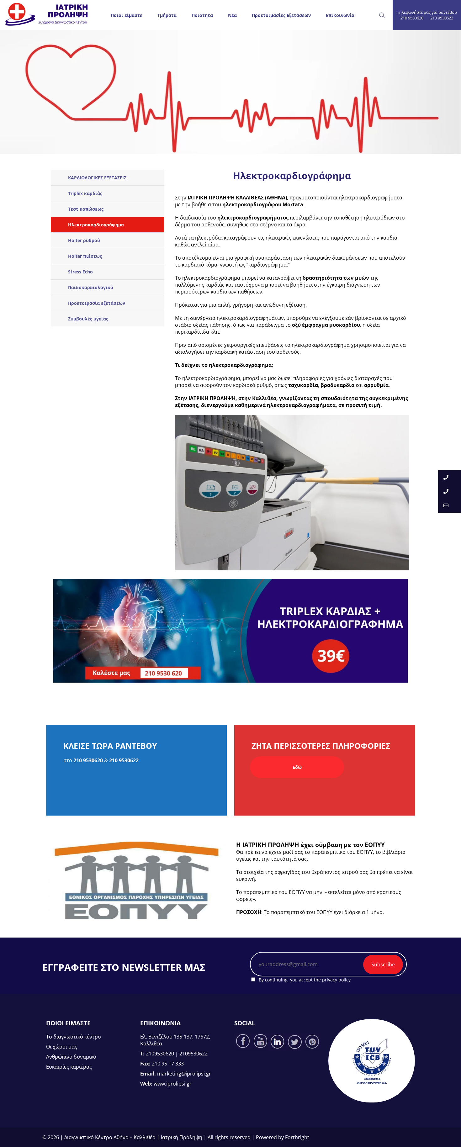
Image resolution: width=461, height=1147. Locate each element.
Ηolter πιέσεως (85, 256)
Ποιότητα (202, 15)
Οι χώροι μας (61, 1046)
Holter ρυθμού (84, 240)
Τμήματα (167, 15)
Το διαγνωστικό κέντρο (73, 1036)
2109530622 (193, 1053)
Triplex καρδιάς (85, 193)
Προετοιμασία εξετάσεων (96, 303)
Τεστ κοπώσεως (85, 209)
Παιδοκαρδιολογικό (90, 287)
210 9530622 (441, 18)
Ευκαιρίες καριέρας (69, 1066)
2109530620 (160, 1053)
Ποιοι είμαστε (126, 15)
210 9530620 (411, 18)
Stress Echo (80, 272)
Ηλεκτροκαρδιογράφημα (96, 225)
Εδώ (297, 767)
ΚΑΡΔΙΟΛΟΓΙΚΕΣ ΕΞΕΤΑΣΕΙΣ (97, 178)
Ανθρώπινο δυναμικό (71, 1056)
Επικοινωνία (340, 15)
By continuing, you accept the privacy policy (304, 980)
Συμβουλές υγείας (88, 319)
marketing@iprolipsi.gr (184, 1073)
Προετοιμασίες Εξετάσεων (281, 15)
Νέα (232, 15)
